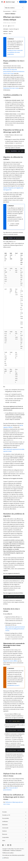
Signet (6, 25)
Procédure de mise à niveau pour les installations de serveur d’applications (15, 52)
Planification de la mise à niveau (11, 88)
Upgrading (11, 31)
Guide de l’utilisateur (10, 13)
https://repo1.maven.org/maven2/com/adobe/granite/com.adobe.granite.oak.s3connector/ (15, 628)
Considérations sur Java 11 (13, 685)
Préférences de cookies (8, 852)
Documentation (7, 11)
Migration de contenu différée (10, 661)
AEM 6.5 (14, 11)
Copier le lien (12, 25)
